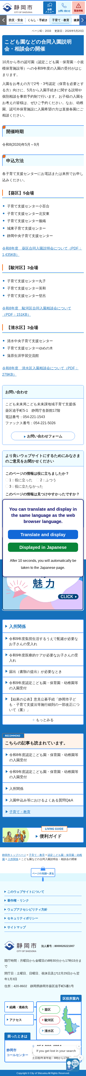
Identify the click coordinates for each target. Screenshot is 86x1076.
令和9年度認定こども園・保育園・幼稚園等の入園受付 (43, 685)
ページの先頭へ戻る (43, 873)
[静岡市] (17, 8)
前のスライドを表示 (3, 20)
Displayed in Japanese (43, 547)
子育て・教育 (19, 812)
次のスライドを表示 (82, 20)
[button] (49, 7)
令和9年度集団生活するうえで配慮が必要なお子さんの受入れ (43, 641)
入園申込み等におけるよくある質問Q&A (41, 800)
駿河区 (49, 1020)
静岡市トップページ (14, 855)
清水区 (49, 1031)
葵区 (48, 1009)
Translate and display (43, 534)
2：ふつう (48, 480)
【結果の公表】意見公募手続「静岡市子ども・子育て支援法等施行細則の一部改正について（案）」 (44, 704)
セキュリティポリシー (22, 918)
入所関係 (17, 626)
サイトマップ (16, 927)
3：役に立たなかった (26, 486)
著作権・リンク (18, 900)
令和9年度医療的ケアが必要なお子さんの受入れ (43, 657)
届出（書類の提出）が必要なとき (35, 672)
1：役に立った (20, 480)
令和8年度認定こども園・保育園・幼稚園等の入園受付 (43, 757)
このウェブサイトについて (25, 891)
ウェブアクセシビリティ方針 (27, 909)
